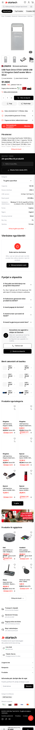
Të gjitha (16, 503)
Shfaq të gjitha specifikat (16, 228)
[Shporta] (33, 2)
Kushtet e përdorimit (7, 716)
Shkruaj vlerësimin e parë (18, 265)
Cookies (25, 716)
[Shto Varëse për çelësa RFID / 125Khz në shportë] (31, 589)
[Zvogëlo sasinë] (3, 98)
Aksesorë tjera (22, 16)
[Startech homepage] (11, 2)
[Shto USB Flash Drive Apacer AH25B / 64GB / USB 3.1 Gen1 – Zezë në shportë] (15, 497)
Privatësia (18, 716)
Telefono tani (19, 346)
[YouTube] (9, 719)
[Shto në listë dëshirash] (15, 406)
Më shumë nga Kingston (20, 66)
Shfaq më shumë (16, 149)
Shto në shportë (25, 98)
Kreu (3, 16)
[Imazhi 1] (6, 59)
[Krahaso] (15, 409)
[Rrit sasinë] (11, 98)
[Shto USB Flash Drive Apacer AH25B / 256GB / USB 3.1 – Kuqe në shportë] (31, 497)
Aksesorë (14, 16)
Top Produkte (19, 11)
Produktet (8, 16)
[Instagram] (3, 719)
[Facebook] (6, 719)
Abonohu (29, 686)
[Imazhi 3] (23, 59)
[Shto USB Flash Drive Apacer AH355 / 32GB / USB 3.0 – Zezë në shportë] (31, 465)
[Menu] (3, 2)
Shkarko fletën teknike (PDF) (18, 170)
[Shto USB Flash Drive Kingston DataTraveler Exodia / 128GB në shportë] (15, 465)
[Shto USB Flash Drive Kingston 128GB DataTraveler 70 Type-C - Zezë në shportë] (15, 433)
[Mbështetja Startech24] (30, 718)
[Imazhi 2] (14, 59)
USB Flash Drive (7, 697)
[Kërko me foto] (31, 6)
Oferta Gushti (7, 11)
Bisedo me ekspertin (19, 351)
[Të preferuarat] (25, 2)
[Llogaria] (29, 2)
